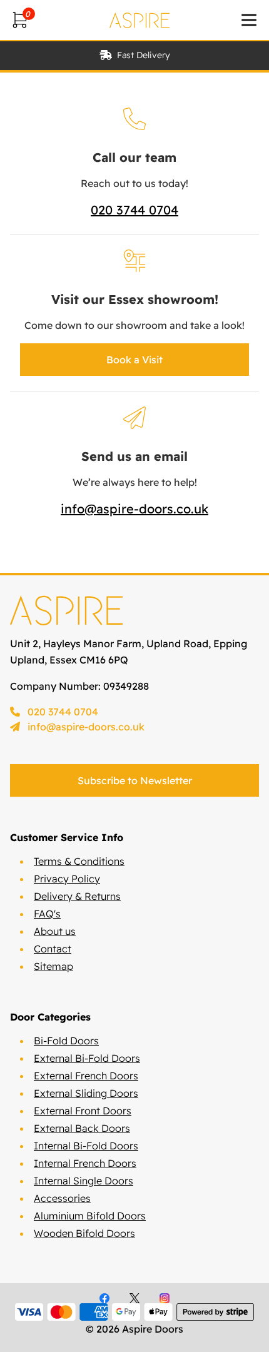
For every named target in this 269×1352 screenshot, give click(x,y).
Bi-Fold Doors (66, 1040)
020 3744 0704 (134, 210)
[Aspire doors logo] (139, 20)
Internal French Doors (85, 1163)
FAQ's (47, 913)
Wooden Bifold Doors (84, 1233)
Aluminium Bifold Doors (90, 1215)
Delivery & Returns (77, 896)
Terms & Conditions (79, 861)
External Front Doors (82, 1110)
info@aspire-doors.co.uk (134, 509)
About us (55, 931)
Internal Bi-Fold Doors (86, 1145)
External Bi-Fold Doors (87, 1058)
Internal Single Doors (83, 1180)
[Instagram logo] (165, 1298)
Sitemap (53, 966)
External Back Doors (82, 1128)
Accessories (62, 1198)
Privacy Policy (67, 878)
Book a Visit (134, 359)
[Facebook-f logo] (104, 1298)
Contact (52, 948)
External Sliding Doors (86, 1093)
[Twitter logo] (134, 1298)
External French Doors (86, 1075)
